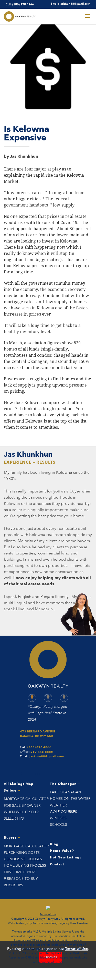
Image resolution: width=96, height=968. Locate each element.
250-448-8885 (41, 752)
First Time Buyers (20, 872)
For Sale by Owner (22, 805)
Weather (58, 805)
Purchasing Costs (22, 852)
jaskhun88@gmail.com (75, 4)
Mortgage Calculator (25, 798)
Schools (58, 824)
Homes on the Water (70, 798)
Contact (57, 864)
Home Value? (62, 850)
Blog (54, 844)
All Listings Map (19, 784)
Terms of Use (48, 914)
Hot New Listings (65, 857)
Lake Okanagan (65, 792)
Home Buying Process (25, 865)
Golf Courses (63, 811)
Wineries (58, 818)
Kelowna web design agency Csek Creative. (60, 923)
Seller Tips (14, 818)
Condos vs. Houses (23, 859)
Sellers (11, 790)
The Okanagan (64, 784)
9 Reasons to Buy (21, 878)
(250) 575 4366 (23, 4)
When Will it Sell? (21, 812)
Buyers (10, 837)
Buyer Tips (13, 885)
